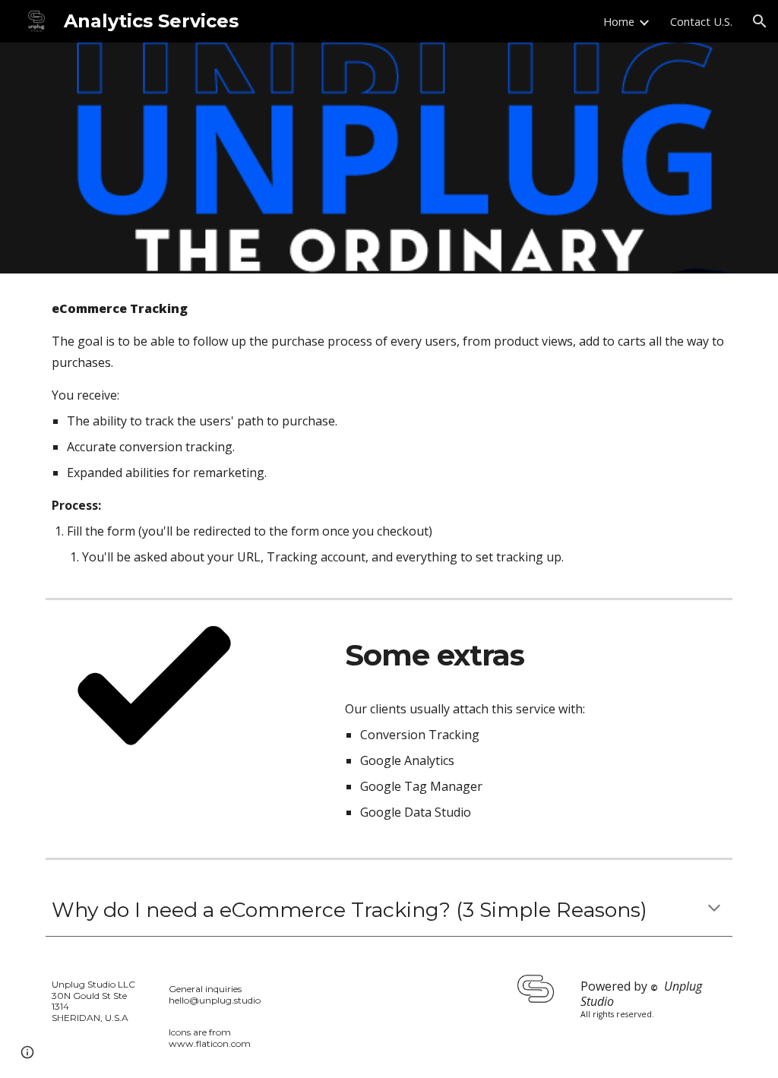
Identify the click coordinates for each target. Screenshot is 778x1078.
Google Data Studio (415, 812)
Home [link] (618, 21)
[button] (760, 21)
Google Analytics (407, 760)
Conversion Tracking (419, 734)
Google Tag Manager (421, 786)
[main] (389, 433)
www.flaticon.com (210, 1043)
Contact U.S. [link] (701, 21)
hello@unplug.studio (215, 1000)
